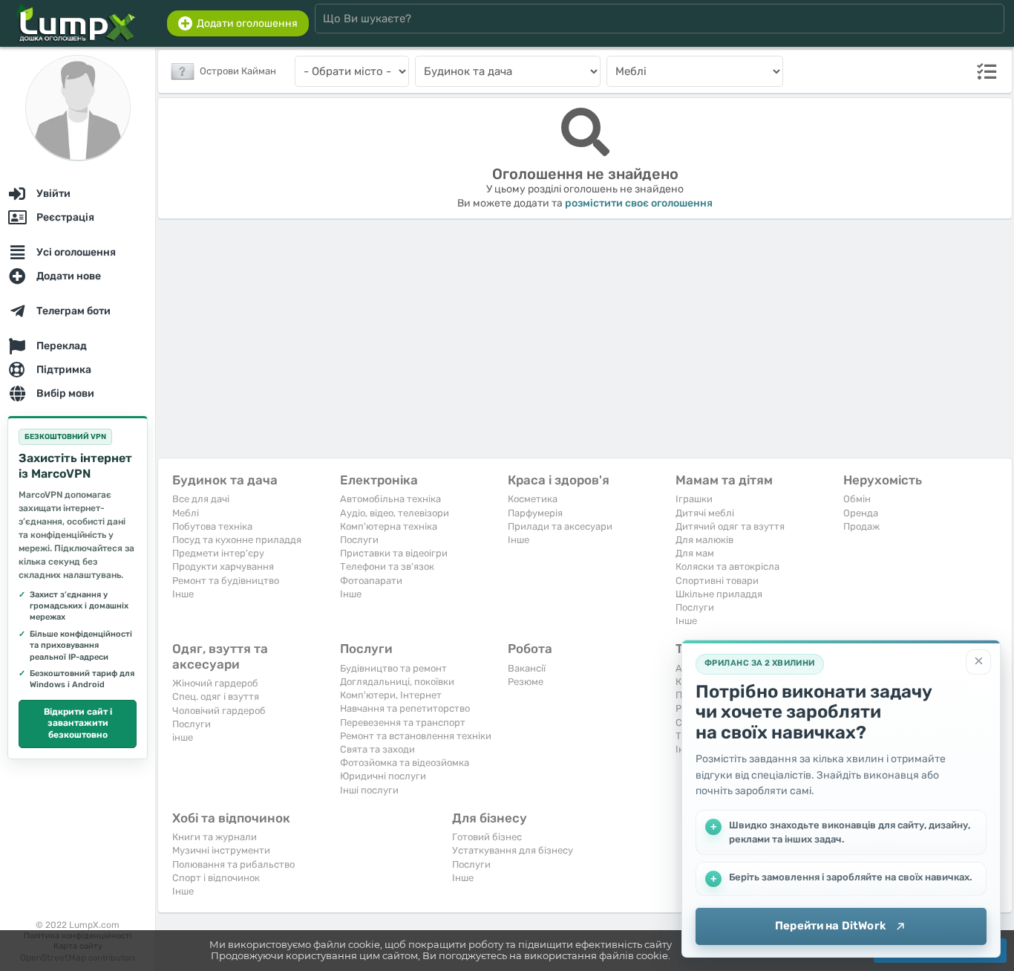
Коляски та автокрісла (727, 566)
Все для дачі (200, 498)
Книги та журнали (214, 836)
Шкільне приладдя (719, 594)
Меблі (185, 513)
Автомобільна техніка (390, 498)
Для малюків (704, 539)
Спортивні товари (717, 580)
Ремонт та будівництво (225, 580)
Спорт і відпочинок (216, 877)
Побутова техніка (212, 526)
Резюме (525, 681)
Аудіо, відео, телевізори (394, 513)
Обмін (857, 498)
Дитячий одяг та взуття (730, 526)
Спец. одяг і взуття (215, 696)
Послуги (359, 539)
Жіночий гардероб (215, 683)
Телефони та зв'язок (387, 566)
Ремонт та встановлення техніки (415, 735)
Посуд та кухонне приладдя (236, 539)
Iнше (183, 594)
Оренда (860, 513)
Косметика (532, 498)
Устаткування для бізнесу (512, 850)
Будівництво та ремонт (393, 668)
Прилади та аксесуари (560, 526)
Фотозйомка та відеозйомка (404, 762)
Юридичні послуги (383, 776)
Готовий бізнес (487, 836)
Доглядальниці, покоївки (397, 681)
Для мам (695, 553)
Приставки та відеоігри (394, 553)
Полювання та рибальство (233, 864)
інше (182, 737)
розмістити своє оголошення (639, 203)
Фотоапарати (371, 580)
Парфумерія (535, 513)
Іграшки (694, 498)
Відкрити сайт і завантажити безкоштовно (78, 723)
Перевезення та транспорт (402, 722)
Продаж (861, 526)
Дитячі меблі (705, 513)
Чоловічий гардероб (219, 710)
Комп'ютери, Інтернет (391, 695)
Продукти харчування (223, 566)
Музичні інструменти (221, 850)
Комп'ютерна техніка (388, 526)
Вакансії (527, 668)
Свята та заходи (377, 749)
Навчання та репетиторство (405, 708)
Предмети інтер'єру (218, 553)
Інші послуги (369, 790)
